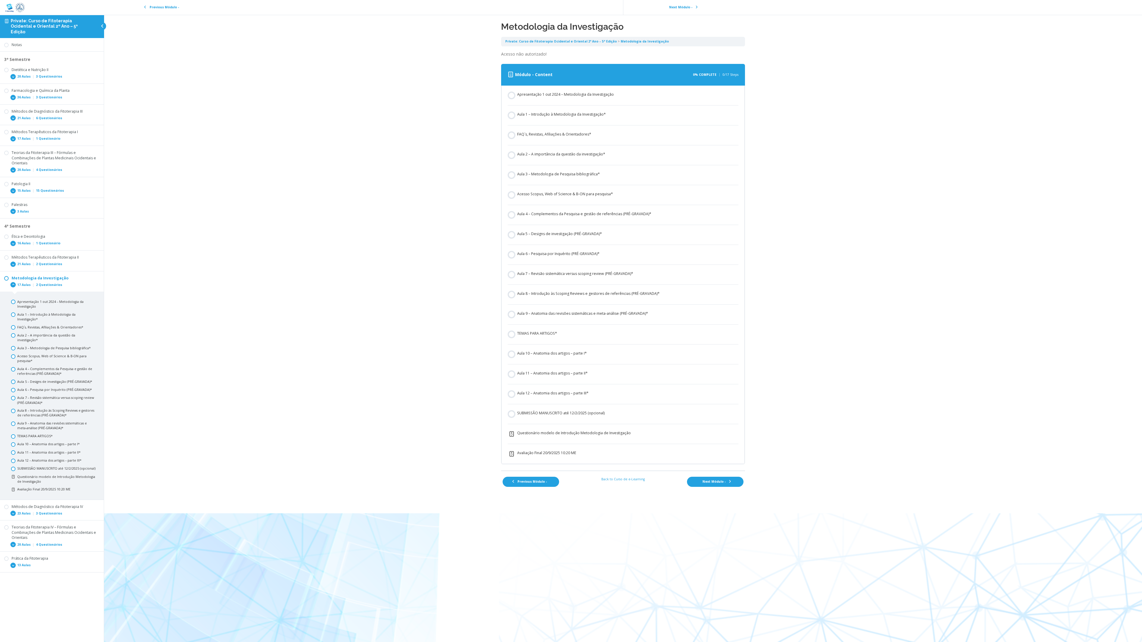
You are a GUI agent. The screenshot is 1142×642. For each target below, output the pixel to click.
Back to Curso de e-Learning (623, 479)
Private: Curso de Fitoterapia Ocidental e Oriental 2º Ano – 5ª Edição (44, 26)
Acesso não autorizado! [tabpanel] (524, 54)
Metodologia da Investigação (645, 41)
